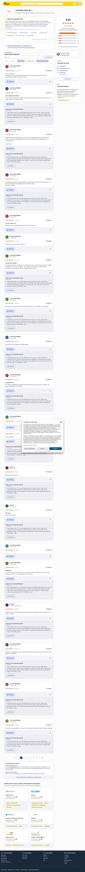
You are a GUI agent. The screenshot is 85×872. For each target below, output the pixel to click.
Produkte (66, 855)
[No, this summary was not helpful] (51, 39)
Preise (65, 858)
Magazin (45, 855)
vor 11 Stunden (17, 421)
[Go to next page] (39, 757)
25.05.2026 (16, 725)
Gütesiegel (3, 855)
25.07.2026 (16, 92)
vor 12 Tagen (9, 448)
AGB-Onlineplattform (34, 869)
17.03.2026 (16, 260)
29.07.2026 (8, 110)
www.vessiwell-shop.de (64, 68)
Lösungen (66, 856)
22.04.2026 (16, 567)
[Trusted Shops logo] (7, 4)
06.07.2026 (16, 303)
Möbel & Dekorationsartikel (37, 807)
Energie (45, 803)
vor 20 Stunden (17, 70)
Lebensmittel (47, 845)
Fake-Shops (25, 855)
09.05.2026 (16, 134)
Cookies (17, 869)
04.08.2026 (16, 341)
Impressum (4, 869)
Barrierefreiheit (24, 869)
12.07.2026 (8, 317)
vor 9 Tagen (16, 550)
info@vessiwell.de (63, 70)
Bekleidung (8, 845)
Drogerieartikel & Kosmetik (63, 100)
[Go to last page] (42, 757)
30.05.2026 (16, 178)
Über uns (45, 856)
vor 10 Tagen (16, 241)
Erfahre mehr (38, 785)
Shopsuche (24, 858)
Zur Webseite (67, 79)
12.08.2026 (16, 433)
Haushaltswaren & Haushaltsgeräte (13, 805)
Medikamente (47, 826)
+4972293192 (62, 66)
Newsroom (45, 858)
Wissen (66, 861)
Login (65, 863)
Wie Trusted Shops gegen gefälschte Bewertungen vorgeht (21, 47)
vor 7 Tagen (16, 220)
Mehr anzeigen (63, 74)
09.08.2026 (8, 355)
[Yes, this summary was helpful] (49, 39)
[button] (74, 3)
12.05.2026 (8, 155)
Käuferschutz (4, 856)
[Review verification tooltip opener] (32, 10)
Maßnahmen (13, 767)
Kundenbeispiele (68, 860)
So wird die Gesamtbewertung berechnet (68, 46)
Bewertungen (4, 858)
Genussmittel (8, 807)
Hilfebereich (25, 856)
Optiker (20, 826)
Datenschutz (11, 869)
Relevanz (49, 57)
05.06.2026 (16, 379)
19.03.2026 (8, 279)
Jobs (44, 860)
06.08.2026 (16, 688)
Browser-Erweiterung (5, 861)
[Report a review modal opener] (50, 82)
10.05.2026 (16, 648)
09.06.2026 (8, 397)
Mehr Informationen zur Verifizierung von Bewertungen (28, 777)
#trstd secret (4, 860)
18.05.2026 (16, 609)
